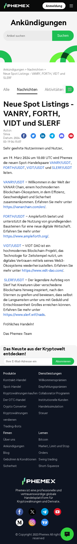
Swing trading (48, 459)
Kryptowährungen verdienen (15, 416)
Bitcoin (43, 439)
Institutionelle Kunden (53, 400)
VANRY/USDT (60, 162)
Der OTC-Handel (14, 400)
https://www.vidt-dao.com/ (42, 270)
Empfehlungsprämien (53, 386)
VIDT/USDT (35, 167)
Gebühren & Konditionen (19, 459)
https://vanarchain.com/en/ (24, 207)
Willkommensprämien (53, 380)
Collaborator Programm (54, 393)
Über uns (9, 439)
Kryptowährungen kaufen (20, 393)
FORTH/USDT (14, 167)
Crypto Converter (14, 406)
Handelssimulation (51, 406)
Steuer (43, 413)
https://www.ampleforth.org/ (25, 236)
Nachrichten (35, 69)
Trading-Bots (12, 426)
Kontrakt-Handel (14, 380)
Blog (6, 452)
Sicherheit (10, 466)
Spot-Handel (12, 386)
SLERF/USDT (62, 167)
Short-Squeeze (49, 466)
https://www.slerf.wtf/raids (24, 314)
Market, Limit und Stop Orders (54, 449)
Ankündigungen (13, 69)
